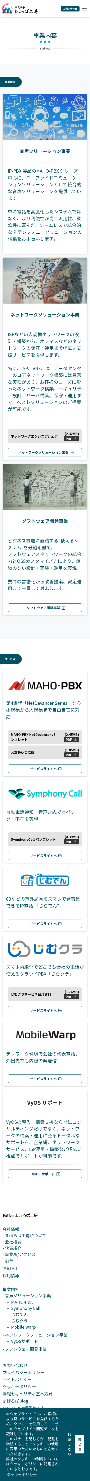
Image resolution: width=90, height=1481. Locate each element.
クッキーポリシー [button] (22, 1474)
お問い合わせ (15, 1365)
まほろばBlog (15, 1401)
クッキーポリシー (19, 1387)
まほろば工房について (25, 1235)
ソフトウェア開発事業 (26, 1349)
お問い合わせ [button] (70, 8)
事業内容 (11, 1289)
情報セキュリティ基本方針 (28, 1394)
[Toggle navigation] (84, 8)
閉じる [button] (79, 1444)
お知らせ (11, 1268)
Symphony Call (25, 1308)
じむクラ (19, 1321)
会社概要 (13, 1242)
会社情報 (11, 1229)
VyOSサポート (24, 1341)
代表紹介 (13, 1248)
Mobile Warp (23, 1327)
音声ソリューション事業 (28, 1295)
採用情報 (11, 1275)
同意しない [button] (69, 1444)
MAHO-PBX (22, 1302)
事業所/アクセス (20, 1254)
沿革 (9, 1260)
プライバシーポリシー (23, 1372)
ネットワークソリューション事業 (36, 1335)
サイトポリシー (17, 1379)
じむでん (19, 1314)
